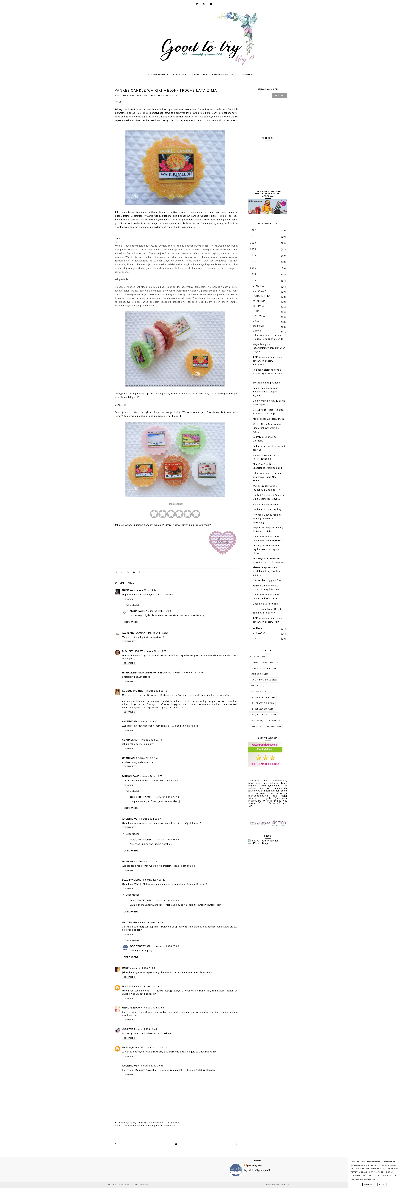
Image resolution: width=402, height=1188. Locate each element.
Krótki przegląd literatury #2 (269, 419)
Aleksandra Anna (133, 633)
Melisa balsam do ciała (266, 504)
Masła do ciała (258, 691)
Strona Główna (158, 74)
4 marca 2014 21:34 (151, 922)
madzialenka (130, 922)
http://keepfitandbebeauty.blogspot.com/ (151, 672)
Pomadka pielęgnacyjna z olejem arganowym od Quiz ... (268, 374)
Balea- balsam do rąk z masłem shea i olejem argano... (266, 392)
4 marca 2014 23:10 (167, 797)
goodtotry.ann (141, 797)
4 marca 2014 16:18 (192, 672)
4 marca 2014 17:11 (149, 721)
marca (257, 331)
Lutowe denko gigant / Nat (267, 580)
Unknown (128, 758)
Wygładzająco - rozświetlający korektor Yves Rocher (269, 348)
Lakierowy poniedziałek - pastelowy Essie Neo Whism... (267, 477)
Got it (382, 1184)
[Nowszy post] (116, 1143)
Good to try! (132, 1184)
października (261, 296)
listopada (259, 291)
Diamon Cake (130, 776)
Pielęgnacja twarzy (261, 715)
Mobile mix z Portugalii (265, 603)
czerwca (259, 316)
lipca (256, 311)
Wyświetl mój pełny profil (257, 1170)
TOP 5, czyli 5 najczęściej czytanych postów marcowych (267, 361)
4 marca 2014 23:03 (143, 968)
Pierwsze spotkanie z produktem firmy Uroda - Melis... (266, 571)
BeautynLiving (132, 880)
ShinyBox (272, 721)
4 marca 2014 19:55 (151, 776)
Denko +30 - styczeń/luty (267, 509)
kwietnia (259, 326)
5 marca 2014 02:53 (152, 1007)
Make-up (254, 686)
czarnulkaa (130, 739)
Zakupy (254, 726)
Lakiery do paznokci (261, 680)
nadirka (127, 590)
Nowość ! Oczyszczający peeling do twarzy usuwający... (267, 519)
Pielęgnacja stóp (259, 709)
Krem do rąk (257, 674)
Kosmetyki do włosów (261, 662)
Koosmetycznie (132, 691)
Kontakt (248, 74)
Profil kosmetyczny (225, 74)
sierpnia (258, 306)
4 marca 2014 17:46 (150, 739)
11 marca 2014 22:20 (156, 1047)
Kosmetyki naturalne (262, 668)
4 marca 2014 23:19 (147, 986)
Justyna (127, 1029)
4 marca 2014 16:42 (155, 691)
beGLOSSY (272, 726)
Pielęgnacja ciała (259, 697)
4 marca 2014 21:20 (147, 861)
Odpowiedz (129, 599)
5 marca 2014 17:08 (159, 611)
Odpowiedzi (132, 605)
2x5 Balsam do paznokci (266, 382)
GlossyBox (256, 657)
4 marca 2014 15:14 (145, 590)
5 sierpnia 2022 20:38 (150, 1065)
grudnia (258, 286)
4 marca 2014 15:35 (155, 651)
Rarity (126, 968)
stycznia (259, 633)
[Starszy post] (237, 1143)
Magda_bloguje (132, 1047)
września (259, 301)
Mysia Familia (138, 611)
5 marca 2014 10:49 (145, 1029)
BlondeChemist (132, 651)
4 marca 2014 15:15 (157, 633)
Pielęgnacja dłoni (259, 703)
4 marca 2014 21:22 (154, 880)
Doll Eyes (128, 986)
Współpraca (199, 74)
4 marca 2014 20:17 (149, 819)
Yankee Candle (169, 95)
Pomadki (254, 721)
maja (256, 321)
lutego (258, 628)
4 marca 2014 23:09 (167, 839)
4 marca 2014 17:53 (147, 758)
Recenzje (180, 74)
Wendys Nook (131, 1007)
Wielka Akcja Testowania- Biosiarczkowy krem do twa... (267, 428)
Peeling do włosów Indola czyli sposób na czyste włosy (267, 549)
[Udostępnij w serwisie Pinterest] (139, 573)
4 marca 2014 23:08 (167, 946)
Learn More (369, 1184)
